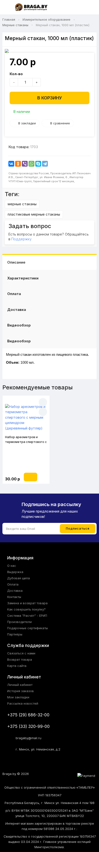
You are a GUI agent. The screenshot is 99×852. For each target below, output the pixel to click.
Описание (16, 262)
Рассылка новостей (22, 703)
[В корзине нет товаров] (90, 7)
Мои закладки (18, 697)
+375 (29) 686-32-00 (28, 715)
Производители (19, 621)
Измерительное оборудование (46, 19)
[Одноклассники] (18, 164)
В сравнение (60, 123)
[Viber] (25, 164)
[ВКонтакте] (11, 164)
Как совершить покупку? (26, 609)
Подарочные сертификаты (27, 628)
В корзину (49, 97)
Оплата (14, 293)
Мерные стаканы (15, 25)
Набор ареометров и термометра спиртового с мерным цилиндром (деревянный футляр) (26, 439)
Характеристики (22, 278)
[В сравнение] (43, 412)
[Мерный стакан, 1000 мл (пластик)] (49, 51)
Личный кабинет (19, 684)
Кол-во (16, 74)
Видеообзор (19, 325)
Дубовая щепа (18, 578)
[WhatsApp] (31, 164)
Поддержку (21, 239)
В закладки (27, 123)
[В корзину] (30, 477)
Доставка (16, 309)
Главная (8, 19)
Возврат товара (19, 659)
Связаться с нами (21, 653)
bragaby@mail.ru (28, 738)
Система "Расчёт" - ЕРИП (27, 615)
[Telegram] (45, 164)
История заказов (20, 691)
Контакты (14, 596)
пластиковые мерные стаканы (34, 214)
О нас (11, 565)
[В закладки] (43, 402)
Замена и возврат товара (27, 603)
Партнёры (14, 634)
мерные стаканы (22, 204)
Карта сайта (16, 665)
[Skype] (38, 164)
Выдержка (15, 572)
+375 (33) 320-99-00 (28, 726)
